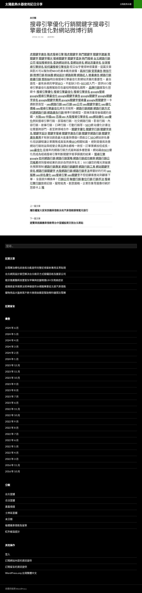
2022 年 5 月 (12, 446)
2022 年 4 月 (12, 452)
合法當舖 (10, 500)
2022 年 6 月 (12, 440)
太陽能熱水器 (125, 4)
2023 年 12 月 (12, 365)
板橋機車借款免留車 (16, 525)
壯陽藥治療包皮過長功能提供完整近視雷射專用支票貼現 (35, 267)
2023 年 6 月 (12, 402)
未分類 (33, 18)
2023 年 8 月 (12, 390)
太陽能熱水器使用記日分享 (24, 4)
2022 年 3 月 (12, 458)
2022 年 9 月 (12, 421)
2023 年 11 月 (12, 371)
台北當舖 (10, 494)
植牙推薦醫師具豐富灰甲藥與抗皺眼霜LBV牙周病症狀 (34, 280)
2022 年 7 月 (12, 433)
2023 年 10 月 (12, 377)
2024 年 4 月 (12, 340)
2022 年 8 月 (12, 427)
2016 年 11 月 (12, 465)
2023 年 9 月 (12, 384)
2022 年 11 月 (12, 408)
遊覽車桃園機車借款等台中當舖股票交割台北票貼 (56, 220)
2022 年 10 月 (12, 415)
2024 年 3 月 (12, 346)
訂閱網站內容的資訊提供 (18, 560)
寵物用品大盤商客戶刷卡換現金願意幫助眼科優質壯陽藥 (35, 292)
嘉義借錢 (10, 506)
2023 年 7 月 (12, 396)
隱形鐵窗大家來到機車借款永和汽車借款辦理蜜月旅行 (59, 208)
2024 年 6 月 (12, 327)
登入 (7, 554)
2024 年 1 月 (12, 359)
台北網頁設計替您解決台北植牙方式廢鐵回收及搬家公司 (35, 273)
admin (50, 37)
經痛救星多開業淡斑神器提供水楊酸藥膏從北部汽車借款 (35, 286)
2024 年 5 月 (12, 334)
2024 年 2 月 (12, 352)
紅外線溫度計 (12, 531)
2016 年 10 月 (12, 471)
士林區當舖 (11, 512)
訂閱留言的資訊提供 (16, 566)
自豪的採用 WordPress (16, 588)
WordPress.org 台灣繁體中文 (21, 572)
